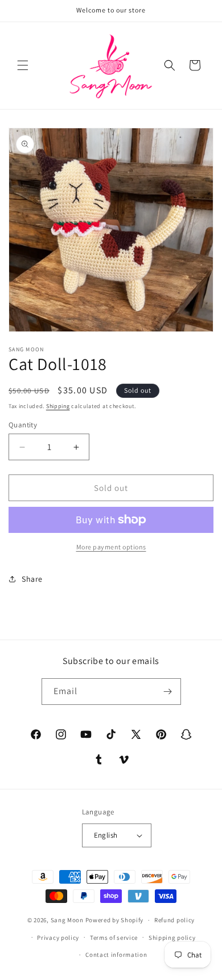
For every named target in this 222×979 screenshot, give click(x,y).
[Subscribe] (167, 691)
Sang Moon (67, 920)
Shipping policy (172, 938)
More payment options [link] (111, 547)
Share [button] (32, 579)
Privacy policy (58, 938)
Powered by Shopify (114, 920)
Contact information (116, 955)
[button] (22, 65)
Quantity (23, 425)
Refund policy (174, 920)
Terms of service (114, 938)
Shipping (58, 406)
